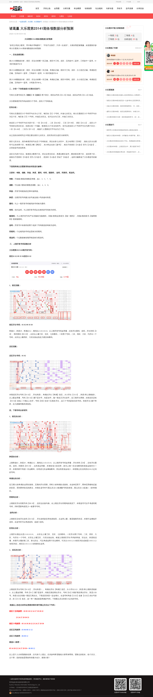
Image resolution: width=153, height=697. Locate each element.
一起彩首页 (23, 21)
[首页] (16, 8)
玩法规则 (98, 8)
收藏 (129, 2)
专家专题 (109, 8)
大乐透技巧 (38, 21)
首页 (37, 8)
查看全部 (138, 48)
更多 (139, 90)
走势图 (56, 8)
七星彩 (61, 16)
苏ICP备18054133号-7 (74, 690)
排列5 (54, 16)
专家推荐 (88, 8)
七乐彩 (69, 16)
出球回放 (140, 8)
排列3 (46, 16)
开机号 (119, 8)
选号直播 (129, 8)
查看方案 (136, 63)
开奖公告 (47, 8)
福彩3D (30, 16)
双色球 (13, 16)
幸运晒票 (77, 8)
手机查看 (118, 2)
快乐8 (38, 16)
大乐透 (21, 16)
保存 (138, 2)
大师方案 (66, 8)
